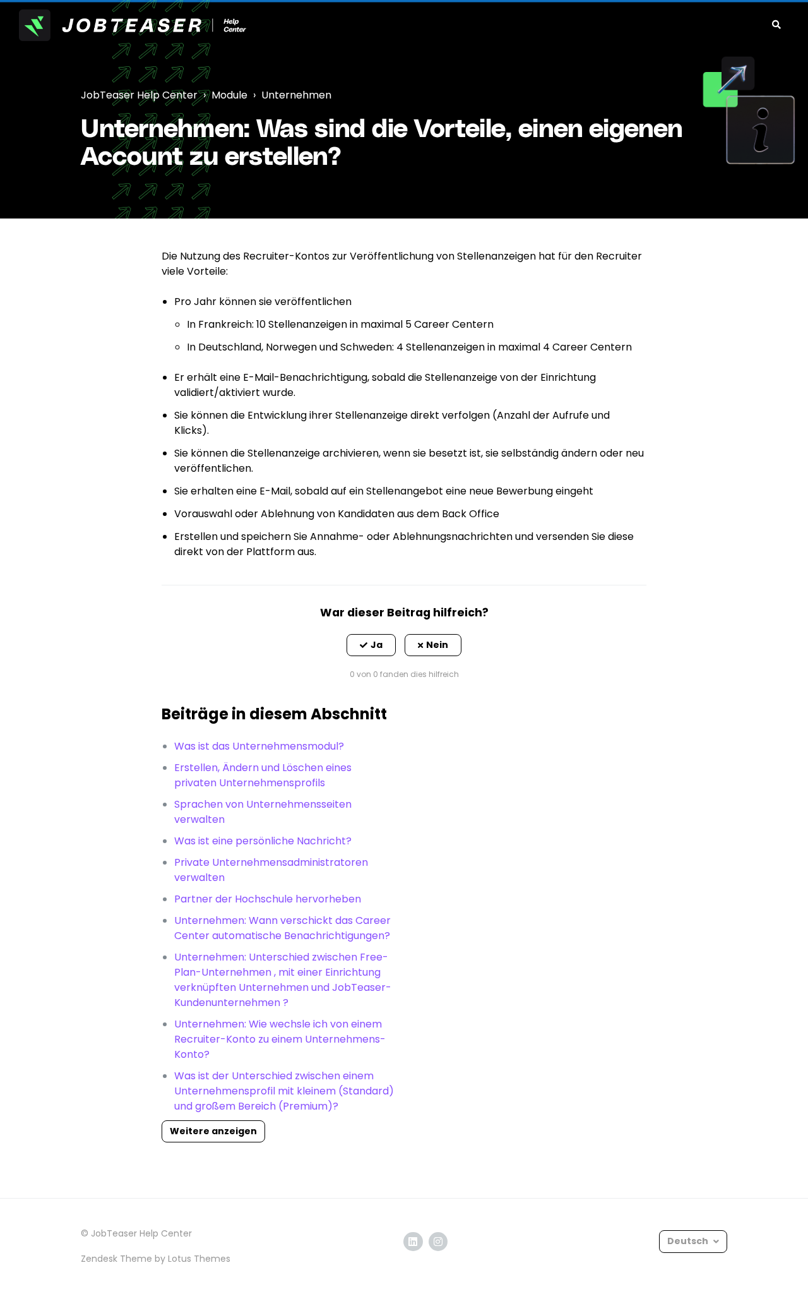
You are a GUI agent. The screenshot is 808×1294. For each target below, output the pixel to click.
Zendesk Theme (116, 1258)
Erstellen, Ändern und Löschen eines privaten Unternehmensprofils (263, 775)
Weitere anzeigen (213, 1131)
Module (229, 95)
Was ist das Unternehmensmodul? (259, 746)
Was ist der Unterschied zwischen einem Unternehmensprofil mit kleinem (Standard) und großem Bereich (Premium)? (284, 1091)
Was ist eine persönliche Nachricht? (263, 841)
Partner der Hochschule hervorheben (267, 899)
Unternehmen (296, 95)
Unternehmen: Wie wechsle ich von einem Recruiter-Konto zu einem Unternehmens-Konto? (280, 1039)
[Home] (132, 25)
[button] (371, 645)
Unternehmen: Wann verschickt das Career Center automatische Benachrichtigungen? (282, 928)
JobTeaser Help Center (139, 95)
